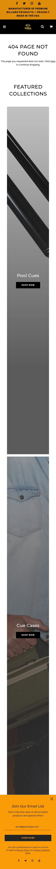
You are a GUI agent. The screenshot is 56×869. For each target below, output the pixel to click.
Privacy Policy (23, 850)
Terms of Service (42, 850)
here (52, 61)
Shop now (28, 285)
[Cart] (51, 27)
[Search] (42, 27)
